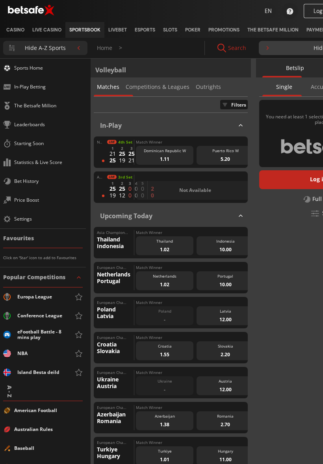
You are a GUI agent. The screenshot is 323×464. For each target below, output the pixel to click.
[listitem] (15, 30)
